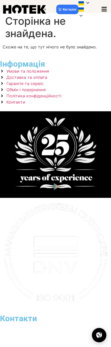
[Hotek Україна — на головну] (24, 9)
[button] (87, 10)
